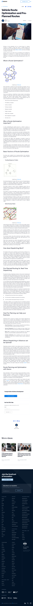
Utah (12, 580)
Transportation (14, 524)
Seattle (3, 575)
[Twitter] (28, 603)
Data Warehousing (24, 503)
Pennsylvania (13, 573)
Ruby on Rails (4, 529)
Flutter (2, 508)
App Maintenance (24, 498)
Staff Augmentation (25, 526)
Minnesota (13, 559)
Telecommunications (15, 522)
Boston (23, 534)
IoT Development (24, 512)
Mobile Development (25, 515)
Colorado (13, 542)
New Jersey (13, 566)
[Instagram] (30, 603)
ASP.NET (3, 500)
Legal (12, 512)
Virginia (13, 582)
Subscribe (7, 412)
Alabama (3, 581)
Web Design (13, 539)
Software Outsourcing (25, 524)
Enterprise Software (25, 508)
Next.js (3, 519)
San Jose (3, 573)
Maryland (13, 554)
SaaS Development (24, 522)
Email (3, 489)
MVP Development (24, 517)
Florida (13, 545)
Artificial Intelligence (25, 500)
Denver (3, 545)
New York (3, 556)
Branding (13, 530)
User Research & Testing (15, 537)
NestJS (3, 517)
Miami (2, 552)
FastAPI (3, 505)
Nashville (3, 554)
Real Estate (13, 515)
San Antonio (3, 568)
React (2, 526)
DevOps (23, 505)
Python (3, 524)
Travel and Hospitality (15, 526)
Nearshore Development (25, 519)
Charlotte (23, 537)
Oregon (13, 571)
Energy (13, 505)
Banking (13, 500)
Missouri (13, 561)
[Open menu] (30, 1)
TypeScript (3, 534)
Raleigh (3, 564)
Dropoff (25, 362)
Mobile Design (14, 534)
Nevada (13, 564)
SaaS (12, 519)
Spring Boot (3, 531)
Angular (3, 498)
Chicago (23, 539)
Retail (12, 517)
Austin (23, 532)
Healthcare (13, 510)
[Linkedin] (25, 603)
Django (3, 503)
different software (18, 49)
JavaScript (3, 512)
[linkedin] (30, 6)
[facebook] (28, 6)
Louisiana (13, 552)
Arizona (3, 583)
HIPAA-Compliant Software (26, 510)
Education (13, 503)
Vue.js (2, 536)
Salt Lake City (4, 566)
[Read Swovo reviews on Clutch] (4, 598)
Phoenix (3, 559)
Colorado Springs (4, 542)
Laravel (3, 515)
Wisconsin (13, 585)
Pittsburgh (3, 561)
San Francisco (4, 571)
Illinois (13, 549)
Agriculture (13, 498)
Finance (13, 508)
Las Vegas (3, 549)
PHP (2, 522)
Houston (3, 547)
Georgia (13, 547)
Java (2, 510)
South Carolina (14, 575)
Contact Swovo (20, 383)
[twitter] (27, 6)
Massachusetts (14, 556)
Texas (12, 578)
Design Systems (14, 532)
